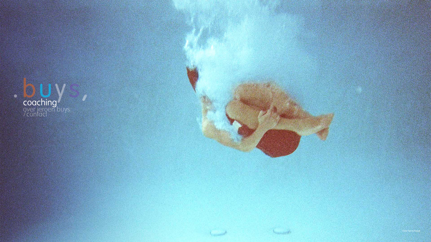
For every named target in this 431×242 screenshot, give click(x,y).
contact (36, 114)
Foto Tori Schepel (411, 230)
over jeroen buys (46, 109)
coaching (40, 103)
